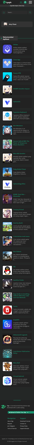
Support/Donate (24, 428)
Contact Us (23, 423)
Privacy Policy (23, 426)
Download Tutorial (25, 421)
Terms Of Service (12, 428)
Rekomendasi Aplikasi (8, 38)
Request (10, 423)
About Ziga (10, 421)
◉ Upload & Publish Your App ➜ (19, 412)
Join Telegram (11, 426)
